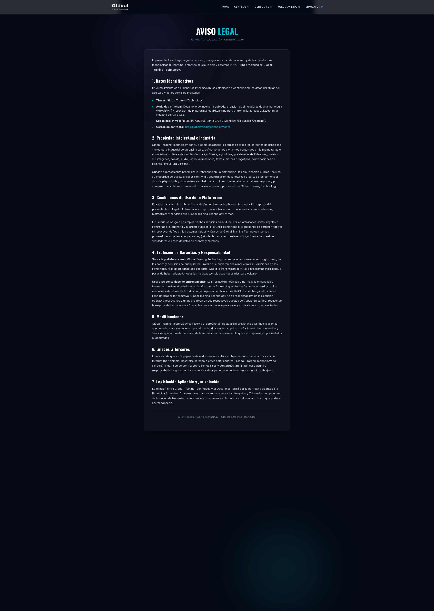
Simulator (312, 6)
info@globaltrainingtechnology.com (207, 127)
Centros (240, 6)
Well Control (287, 6)
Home (225, 6)
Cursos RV (261, 6)
